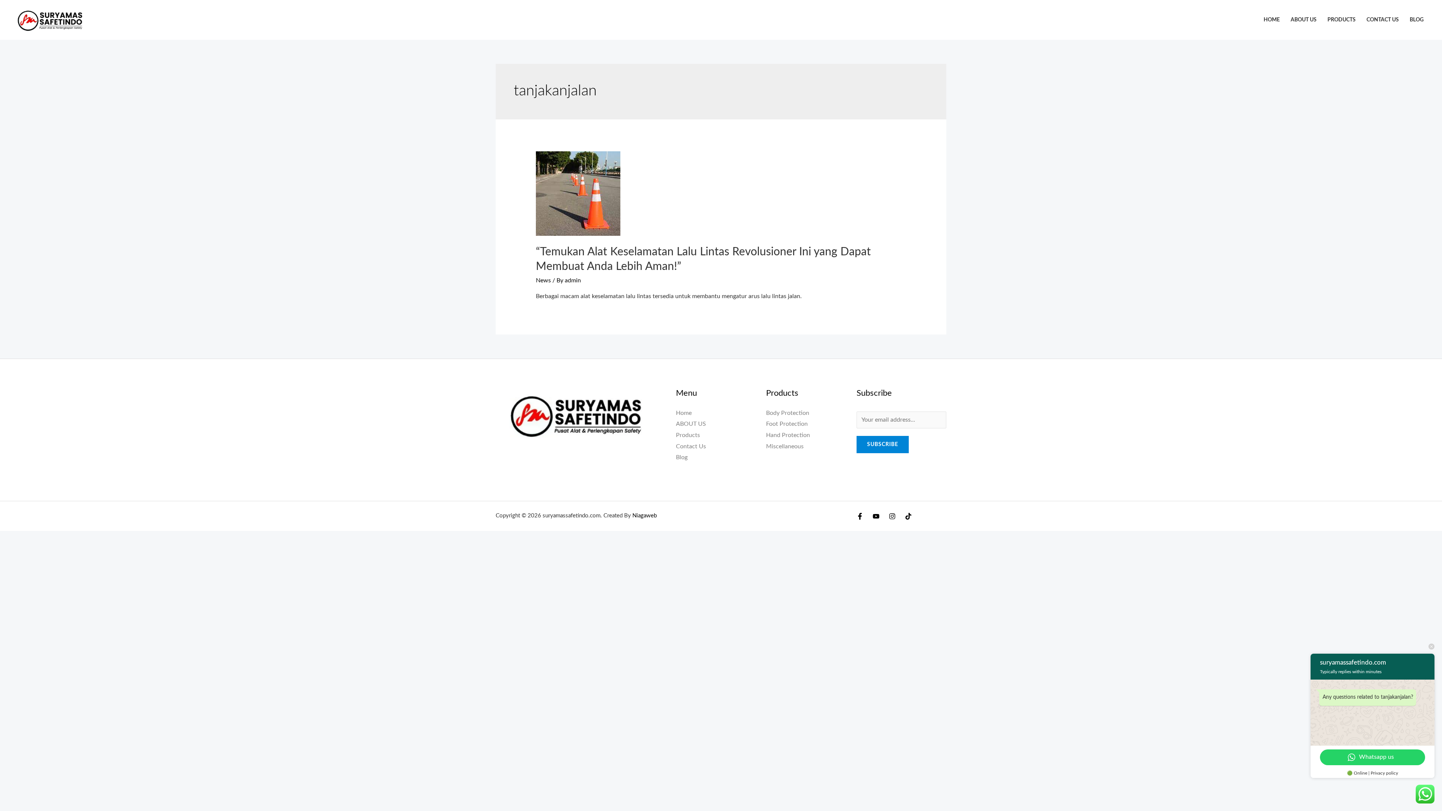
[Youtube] (876, 516)
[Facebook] (860, 516)
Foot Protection (787, 424)
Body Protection (787, 413)
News (543, 280)
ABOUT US (1304, 20)
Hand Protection (788, 435)
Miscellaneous (785, 446)
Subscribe (882, 444)
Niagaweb (644, 516)
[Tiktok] (908, 516)
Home (1272, 20)
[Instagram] (892, 516)
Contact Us (1383, 20)
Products (1341, 20)
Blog (1417, 20)
